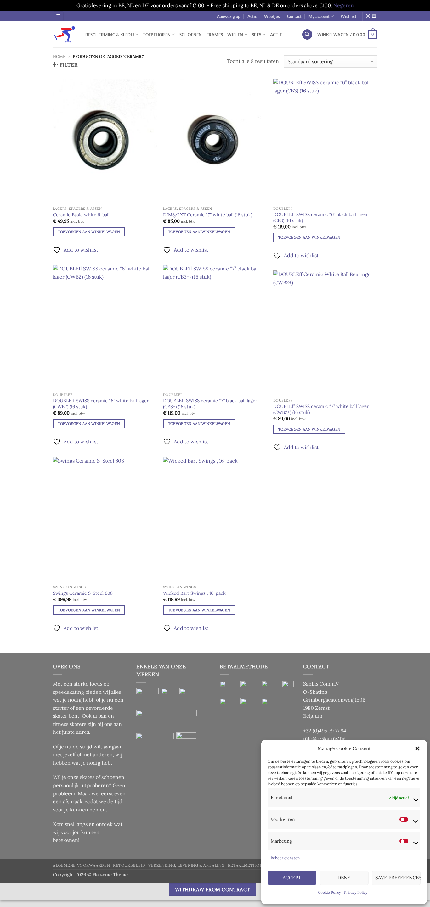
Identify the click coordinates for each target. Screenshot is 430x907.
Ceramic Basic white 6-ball (81, 215)
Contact (294, 16)
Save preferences (398, 878)
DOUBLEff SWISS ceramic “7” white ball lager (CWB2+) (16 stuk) (321, 409)
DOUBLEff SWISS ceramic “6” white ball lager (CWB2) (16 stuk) (101, 403)
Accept (292, 878)
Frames (215, 34)
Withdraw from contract (212, 889)
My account (319, 16)
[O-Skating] (64, 34)
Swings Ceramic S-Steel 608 (83, 593)
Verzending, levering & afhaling (186, 865)
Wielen (235, 34)
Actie (252, 16)
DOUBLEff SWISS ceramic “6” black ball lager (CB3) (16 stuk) (320, 217)
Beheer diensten (285, 857)
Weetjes (272, 16)
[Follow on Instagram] (368, 16)
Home (59, 56)
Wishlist (348, 16)
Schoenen (190, 34)
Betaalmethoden (248, 865)
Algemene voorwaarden (81, 865)
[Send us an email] (374, 16)
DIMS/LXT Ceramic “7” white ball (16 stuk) (207, 215)
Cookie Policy (329, 892)
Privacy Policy (355, 892)
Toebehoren (157, 34)
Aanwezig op (228, 16)
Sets (256, 34)
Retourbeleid (129, 865)
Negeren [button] (343, 5)
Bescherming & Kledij (109, 34)
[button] (417, 748)
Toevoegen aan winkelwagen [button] (89, 231)
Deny (344, 878)
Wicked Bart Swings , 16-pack (194, 593)
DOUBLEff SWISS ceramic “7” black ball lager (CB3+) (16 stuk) (210, 403)
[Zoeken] (307, 34)
